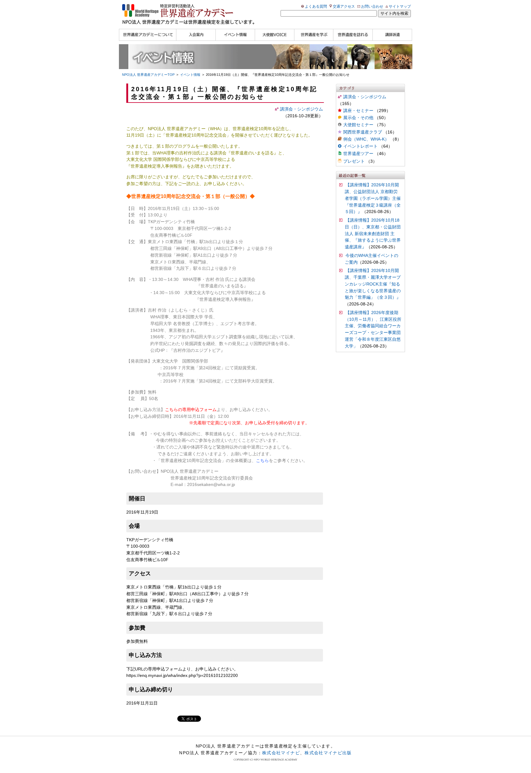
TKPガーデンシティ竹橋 (171, 221)
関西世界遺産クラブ (362, 132)
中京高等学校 (170, 374)
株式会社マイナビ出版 (328, 752)
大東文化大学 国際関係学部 (180, 361)
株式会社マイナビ (281, 752)
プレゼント (354, 161)
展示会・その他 (358, 117)
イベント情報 (190, 74)
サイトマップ (400, 6)
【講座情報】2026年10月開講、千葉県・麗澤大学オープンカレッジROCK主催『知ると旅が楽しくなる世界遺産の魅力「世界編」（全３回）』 (373, 284)
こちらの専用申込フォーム (191, 409)
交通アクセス (344, 6)
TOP (148, 74)
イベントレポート (360, 146)
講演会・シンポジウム (364, 97)
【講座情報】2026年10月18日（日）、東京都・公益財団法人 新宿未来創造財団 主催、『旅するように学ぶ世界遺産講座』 (373, 233)
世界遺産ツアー (358, 153)
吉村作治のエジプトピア (197, 350)
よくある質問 (316, 6)
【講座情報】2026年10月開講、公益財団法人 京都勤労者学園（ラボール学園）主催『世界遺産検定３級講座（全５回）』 (373, 198)
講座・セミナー (358, 110)
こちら (262, 460)
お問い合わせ (372, 6)
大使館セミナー (358, 124)
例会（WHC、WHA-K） (366, 139)
